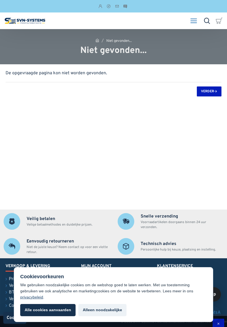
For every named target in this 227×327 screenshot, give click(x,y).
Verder (207, 91)
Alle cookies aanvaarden (48, 310)
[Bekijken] (220, 20)
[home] (97, 40)
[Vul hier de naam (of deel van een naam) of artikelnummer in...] (207, 20)
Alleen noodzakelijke (102, 310)
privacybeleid (31, 297)
